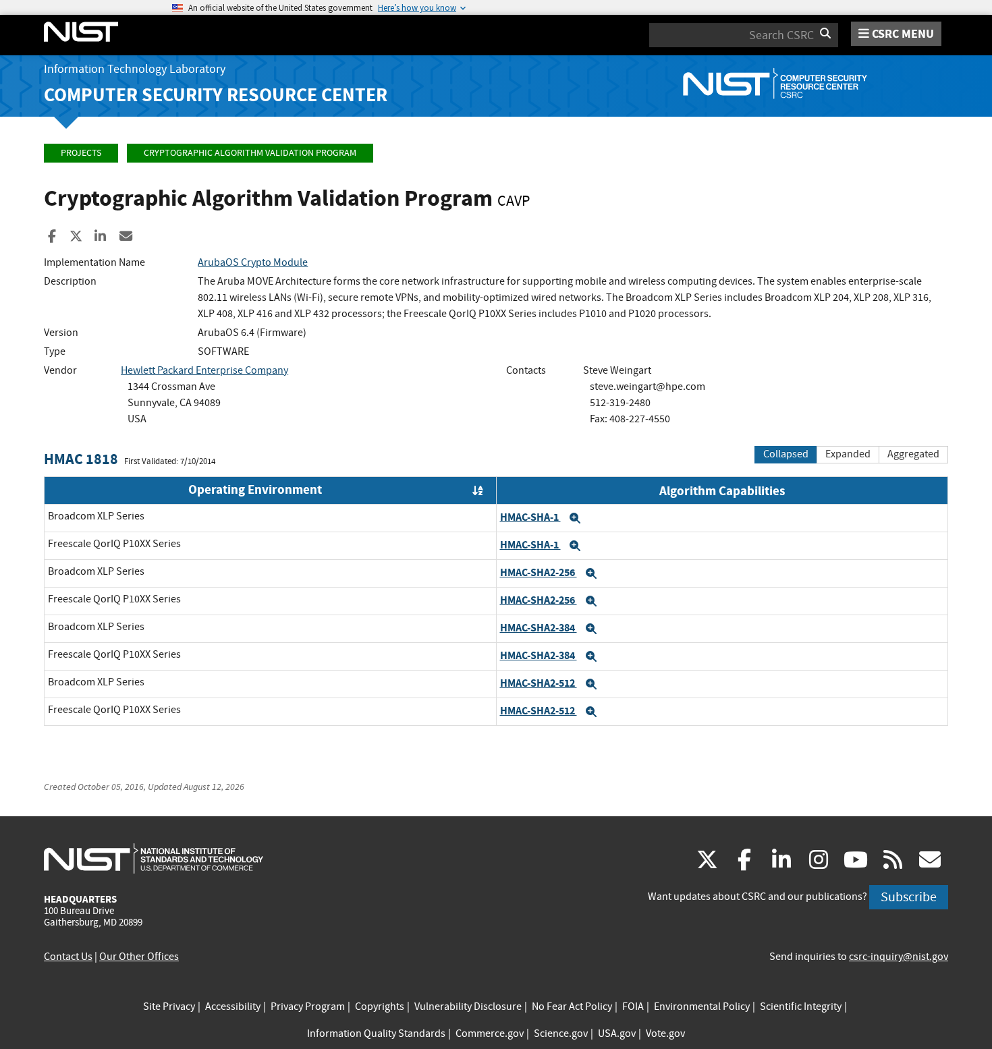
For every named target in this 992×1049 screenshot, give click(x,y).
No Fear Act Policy (572, 1006)
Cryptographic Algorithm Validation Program (250, 152)
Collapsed (785, 454)
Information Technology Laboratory (134, 69)
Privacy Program (308, 1006)
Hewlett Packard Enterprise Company (204, 370)
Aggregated (913, 454)
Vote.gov (665, 1033)
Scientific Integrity (801, 1006)
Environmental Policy (702, 1006)
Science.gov (561, 1033)
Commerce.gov (490, 1033)
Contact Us (68, 956)
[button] (575, 518)
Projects (81, 152)
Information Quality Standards (376, 1033)
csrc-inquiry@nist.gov (898, 956)
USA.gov (617, 1033)
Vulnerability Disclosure (468, 1006)
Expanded (848, 454)
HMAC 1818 (81, 459)
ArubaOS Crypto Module (253, 262)
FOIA (633, 1006)
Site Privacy (169, 1006)
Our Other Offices (139, 956)
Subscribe (909, 896)
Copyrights (379, 1006)
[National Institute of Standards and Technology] (153, 858)
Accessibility (232, 1006)
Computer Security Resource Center (215, 94)
